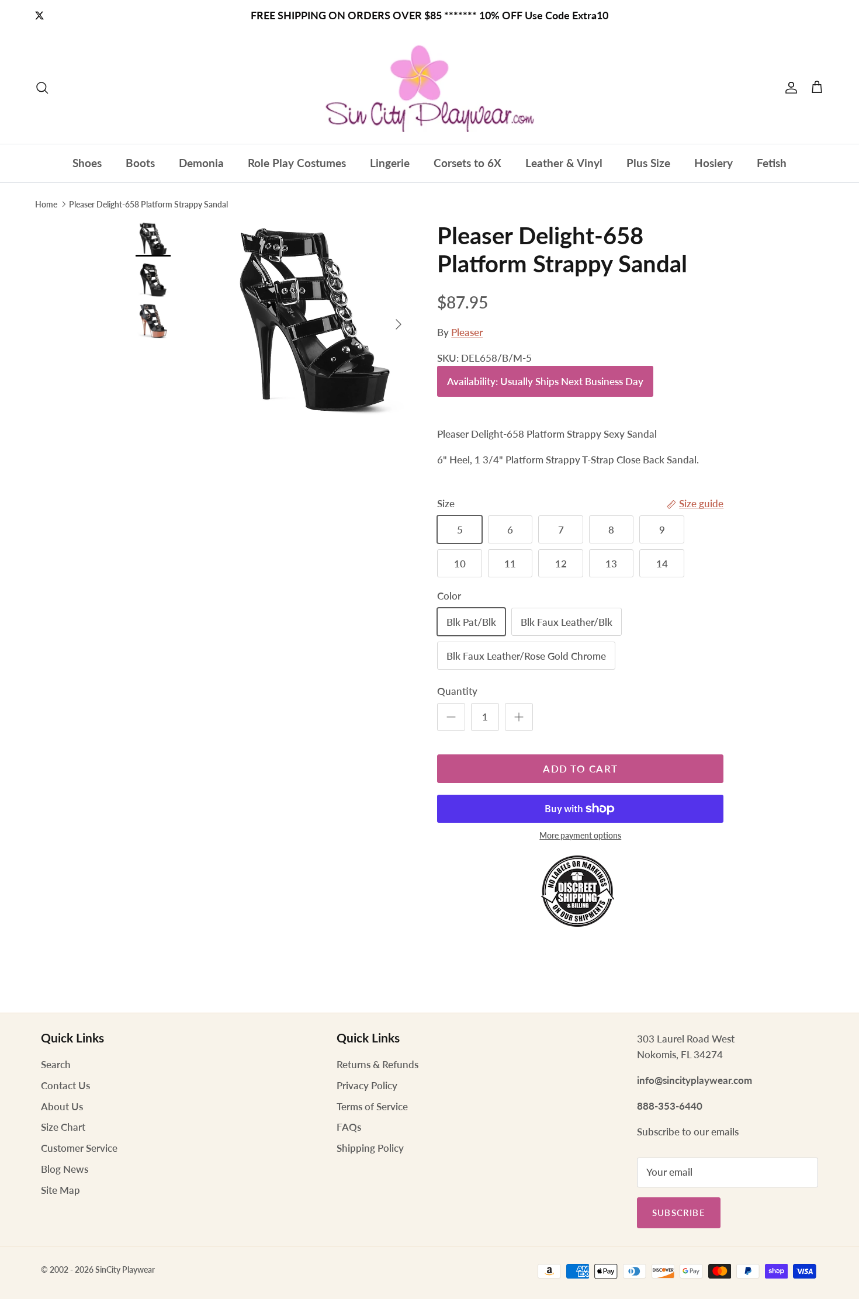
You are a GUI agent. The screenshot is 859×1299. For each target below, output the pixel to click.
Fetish (772, 162)
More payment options (580, 835)
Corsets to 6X (467, 162)
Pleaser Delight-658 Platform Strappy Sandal (148, 204)
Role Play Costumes (297, 162)
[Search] (42, 88)
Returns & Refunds (377, 1064)
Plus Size (648, 162)
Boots (140, 162)
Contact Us (65, 1085)
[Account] (789, 88)
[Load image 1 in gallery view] (314, 318)
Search (56, 1064)
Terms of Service (372, 1106)
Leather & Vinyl (563, 162)
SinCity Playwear (125, 1269)
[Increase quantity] (519, 717)
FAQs (349, 1127)
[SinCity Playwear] (429, 87)
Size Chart (63, 1127)
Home (46, 204)
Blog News (64, 1169)
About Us (62, 1106)
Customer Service (79, 1148)
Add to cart (580, 769)
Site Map (60, 1190)
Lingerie (390, 162)
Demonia (201, 162)
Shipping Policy (370, 1148)
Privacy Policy (367, 1085)
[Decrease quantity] (451, 717)
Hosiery (713, 162)
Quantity (457, 691)
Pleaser (467, 332)
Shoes (87, 162)
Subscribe (678, 1212)
